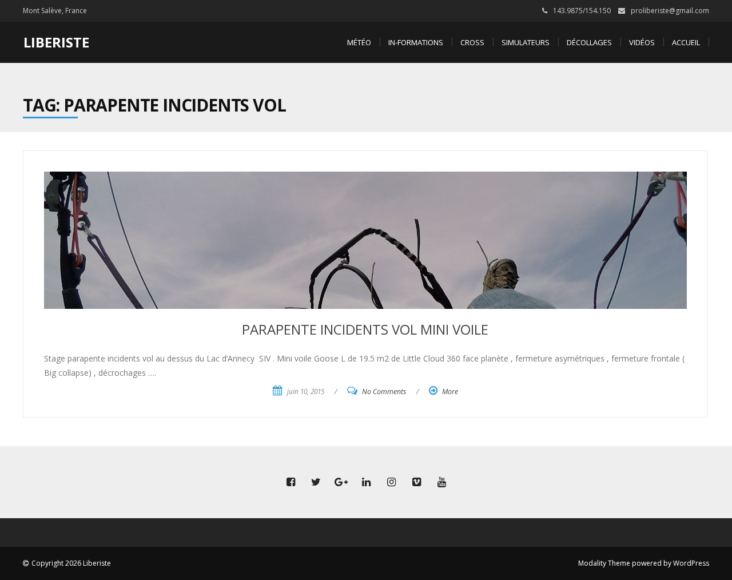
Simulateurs (526, 42)
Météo (359, 42)
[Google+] (340, 482)
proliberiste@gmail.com (670, 10)
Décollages (589, 42)
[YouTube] (441, 482)
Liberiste (56, 42)
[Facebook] (290, 482)
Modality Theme (604, 563)
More (450, 391)
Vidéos (642, 42)
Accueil (686, 42)
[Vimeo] (416, 482)
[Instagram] (391, 482)
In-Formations (415, 42)
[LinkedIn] (366, 482)
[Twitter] (315, 482)
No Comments (384, 391)
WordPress (691, 563)
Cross (472, 42)
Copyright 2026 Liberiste (71, 563)
